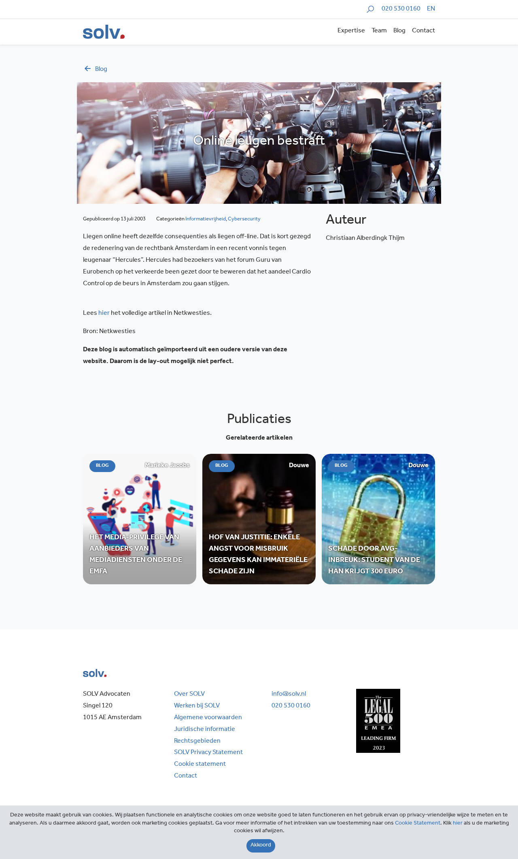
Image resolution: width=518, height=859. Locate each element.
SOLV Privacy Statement (208, 753)
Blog (399, 31)
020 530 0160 (401, 9)
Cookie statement (200, 764)
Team (379, 31)
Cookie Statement (417, 824)
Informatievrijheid (205, 219)
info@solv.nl (289, 694)
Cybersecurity (244, 219)
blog (101, 69)
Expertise (351, 31)
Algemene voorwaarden (208, 718)
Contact (423, 31)
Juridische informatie (204, 730)
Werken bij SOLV (197, 706)
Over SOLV (189, 694)
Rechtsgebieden (197, 741)
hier (104, 313)
